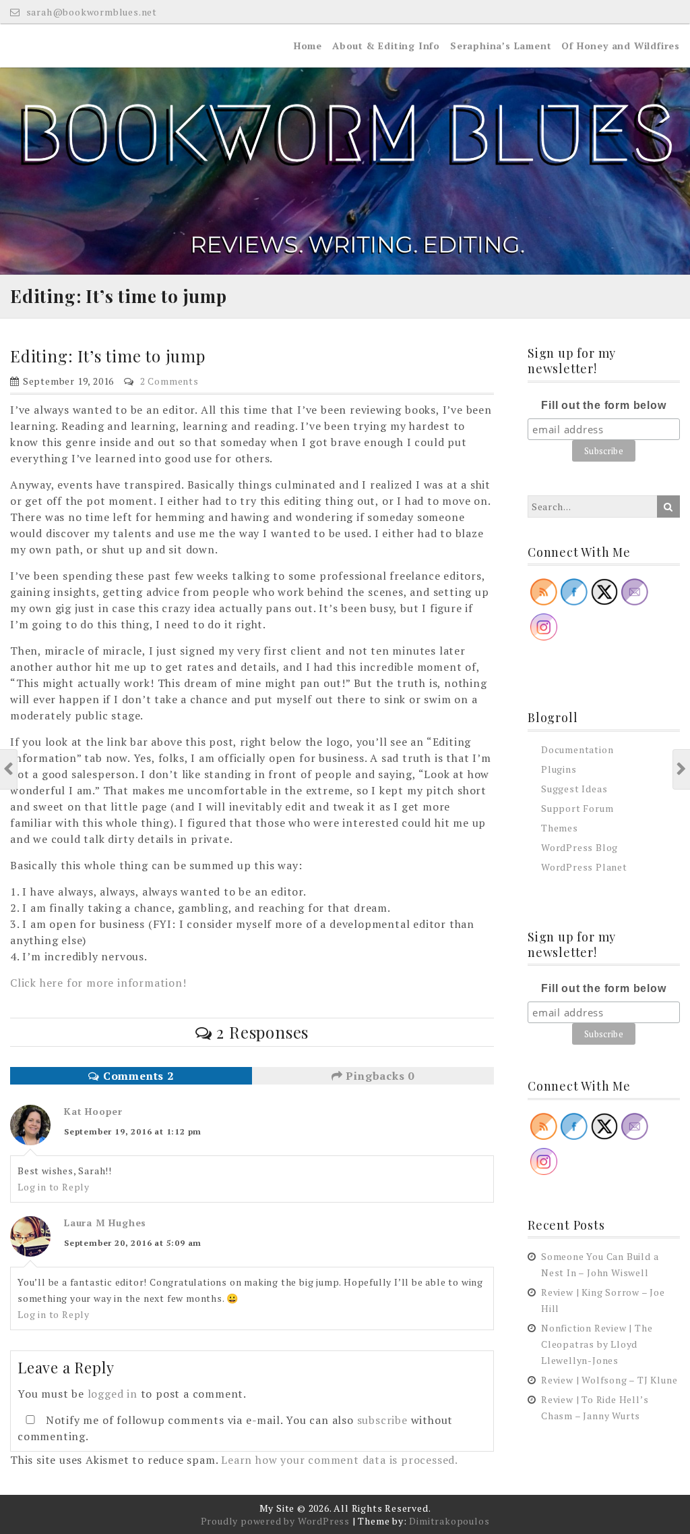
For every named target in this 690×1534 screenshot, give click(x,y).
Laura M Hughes (105, 1222)
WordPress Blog (579, 847)
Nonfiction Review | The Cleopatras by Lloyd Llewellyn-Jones (596, 1344)
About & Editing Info (386, 45)
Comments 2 (137, 1075)
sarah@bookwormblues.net (90, 11)
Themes (559, 827)
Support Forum (577, 808)
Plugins (559, 769)
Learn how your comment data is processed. (339, 1459)
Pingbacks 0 (379, 1075)
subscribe (382, 1420)
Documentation (577, 749)
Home (308, 45)
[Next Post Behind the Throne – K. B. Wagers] (681, 769)
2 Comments (169, 381)
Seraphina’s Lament (500, 45)
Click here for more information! (98, 982)
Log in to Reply (54, 1186)
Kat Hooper (93, 1111)
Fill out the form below (603, 405)
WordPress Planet (584, 866)
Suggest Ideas (574, 788)
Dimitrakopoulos (449, 1520)
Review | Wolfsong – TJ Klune (609, 1379)
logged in (112, 1393)
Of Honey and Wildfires (620, 45)
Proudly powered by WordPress (275, 1520)
